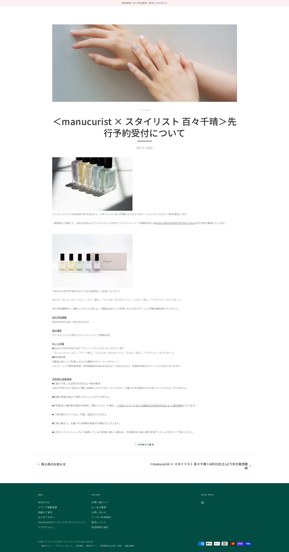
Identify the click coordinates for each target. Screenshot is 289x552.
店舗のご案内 (45, 512)
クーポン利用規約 (101, 517)
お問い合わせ (98, 512)
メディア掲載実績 (47, 507)
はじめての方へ (46, 517)
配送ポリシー (91, 545)
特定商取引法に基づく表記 (110, 545)
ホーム (140, 110)
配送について (98, 522)
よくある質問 (98, 507)
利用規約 (79, 545)
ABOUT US (44, 502)
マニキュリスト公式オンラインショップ (60, 541)
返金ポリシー (46, 545)
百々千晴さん (122, 214)
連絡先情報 (129, 545)
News (147, 110)
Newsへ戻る (146, 444)
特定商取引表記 (100, 527)
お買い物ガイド (100, 502)
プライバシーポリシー (64, 545)
